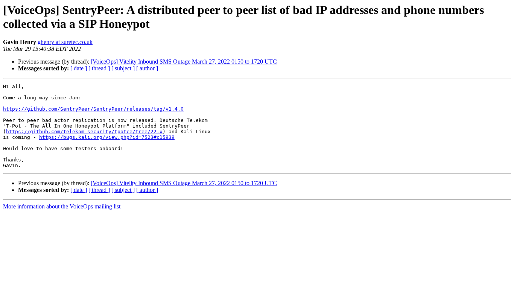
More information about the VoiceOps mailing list (61, 206)
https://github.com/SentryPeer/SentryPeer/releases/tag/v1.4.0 (93, 109)
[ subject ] (123, 68)
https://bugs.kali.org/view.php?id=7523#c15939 (107, 137)
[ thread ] (99, 68)
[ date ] (78, 68)
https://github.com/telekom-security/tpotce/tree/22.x (84, 131)
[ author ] (147, 68)
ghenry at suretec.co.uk (65, 42)
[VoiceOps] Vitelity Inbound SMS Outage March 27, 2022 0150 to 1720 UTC (184, 61)
